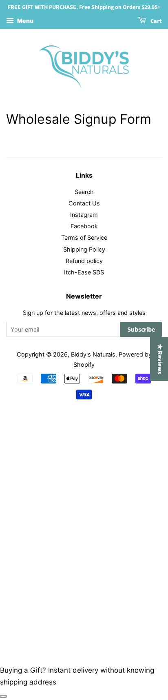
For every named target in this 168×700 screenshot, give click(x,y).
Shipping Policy (84, 249)
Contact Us (84, 203)
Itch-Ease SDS (84, 272)
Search (84, 191)
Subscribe (141, 329)
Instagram (84, 214)
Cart (155, 21)
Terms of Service (84, 237)
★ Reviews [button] (159, 359)
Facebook (84, 226)
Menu (24, 20)
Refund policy (84, 260)
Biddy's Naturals (93, 354)
